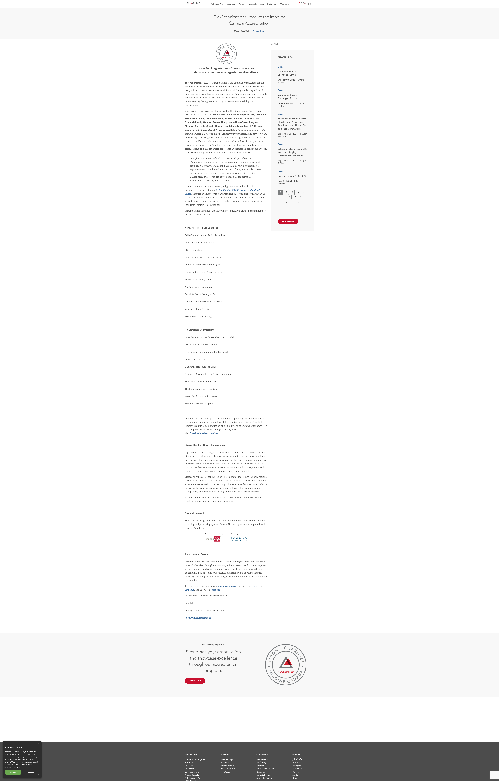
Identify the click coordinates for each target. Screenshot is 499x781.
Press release (259, 31)
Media (295, 775)
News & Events (263, 775)
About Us (189, 762)
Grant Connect (227, 765)
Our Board (189, 769)
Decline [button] (30, 772)
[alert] (22, 759)
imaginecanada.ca (227, 586)
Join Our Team (298, 759)
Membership (227, 759)
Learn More (195, 681)
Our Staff (189, 765)
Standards (225, 762)
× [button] (38, 744)
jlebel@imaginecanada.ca (198, 617)
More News (288, 222)
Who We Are (217, 4)
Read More (20, 767)
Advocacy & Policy (265, 769)
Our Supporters (192, 772)
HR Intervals (226, 772)
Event (280, 67)
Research (252, 4)
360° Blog (261, 762)
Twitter (254, 586)
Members (284, 4)
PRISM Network (228, 769)
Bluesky (296, 772)
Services (231, 4)
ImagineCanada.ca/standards (204, 433)
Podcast (260, 765)
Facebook (215, 589)
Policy (241, 4)
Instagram (297, 765)
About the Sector (268, 4)
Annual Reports (192, 775)
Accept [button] (13, 772)
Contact (296, 754)
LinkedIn (189, 589)
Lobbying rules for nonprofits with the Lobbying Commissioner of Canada (292, 152)
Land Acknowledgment (195, 759)
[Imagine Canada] (193, 5)
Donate (295, 778)
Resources (262, 754)
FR (309, 4)
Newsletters (262, 759)
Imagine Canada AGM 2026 (292, 176)
